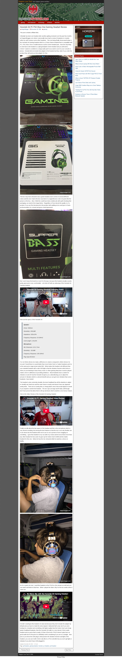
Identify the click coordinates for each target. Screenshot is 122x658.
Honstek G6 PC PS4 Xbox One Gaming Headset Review (43, 27)
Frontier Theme (99, 654)
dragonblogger (25, 29)
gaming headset (34, 646)
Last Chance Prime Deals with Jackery (85, 82)
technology (41, 22)
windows (57, 22)
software (49, 22)
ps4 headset (53, 646)
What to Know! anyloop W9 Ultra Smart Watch (87, 64)
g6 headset (26, 646)
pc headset (46, 646)
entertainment (32, 22)
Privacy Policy (61, 657)
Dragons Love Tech (25, 1)
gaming (23, 22)
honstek (41, 646)
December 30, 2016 (36, 29)
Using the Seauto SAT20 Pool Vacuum (85, 71)
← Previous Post (24, 650)
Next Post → (69, 650)
